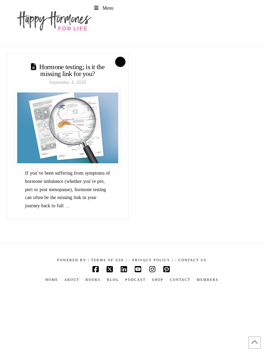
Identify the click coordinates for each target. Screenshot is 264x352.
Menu (107, 8)
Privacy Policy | (152, 260)
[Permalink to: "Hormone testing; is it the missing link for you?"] (67, 127)
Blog (113, 280)
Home (51, 280)
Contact (180, 280)
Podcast (135, 280)
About (71, 280)
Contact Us (192, 260)
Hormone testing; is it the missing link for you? (71, 70)
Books (93, 280)
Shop (158, 280)
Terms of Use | (109, 260)
